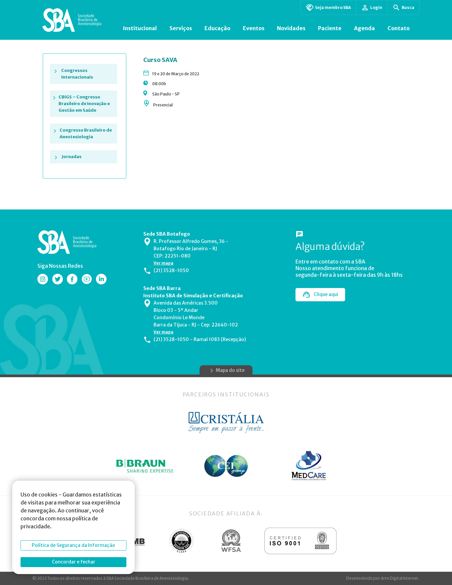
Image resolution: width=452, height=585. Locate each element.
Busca (408, 7)
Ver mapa (163, 263)
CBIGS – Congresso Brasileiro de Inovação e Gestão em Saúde (84, 103)
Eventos (253, 28)
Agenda (364, 28)
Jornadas (71, 156)
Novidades (291, 28)
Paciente (329, 28)
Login (376, 7)
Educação (217, 28)
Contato (398, 28)
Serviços (180, 28)
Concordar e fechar (73, 562)
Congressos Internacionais (77, 74)
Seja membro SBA (333, 7)
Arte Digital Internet (399, 578)
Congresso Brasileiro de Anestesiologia (86, 133)
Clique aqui (326, 294)
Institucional (140, 28)
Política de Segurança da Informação (73, 545)
